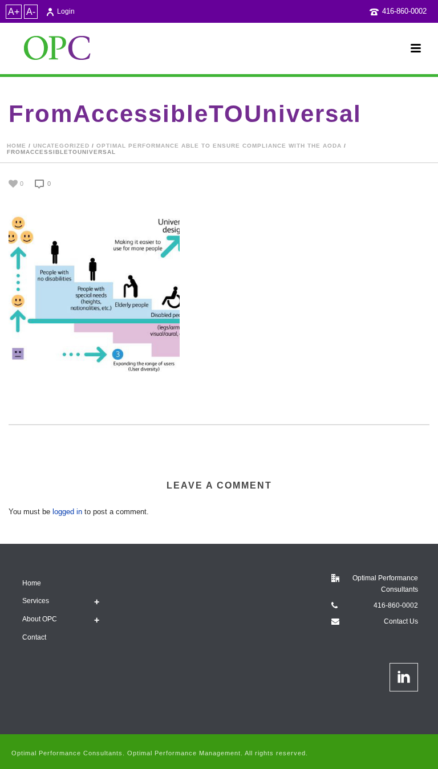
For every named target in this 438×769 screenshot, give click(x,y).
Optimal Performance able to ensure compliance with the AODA (219, 146)
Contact (34, 637)
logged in (67, 511)
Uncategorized (61, 146)
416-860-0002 (404, 11)
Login (66, 11)
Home (16, 146)
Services (35, 601)
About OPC (39, 619)
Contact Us (401, 621)
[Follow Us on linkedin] (404, 677)
